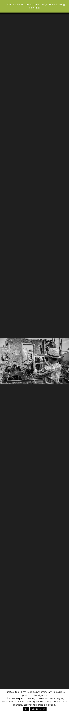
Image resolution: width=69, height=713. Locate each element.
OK (25, 709)
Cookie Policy (38, 709)
